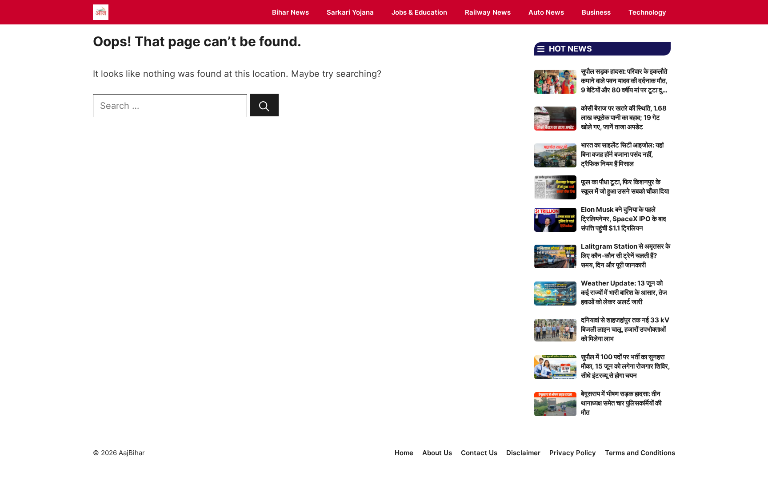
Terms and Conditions (640, 452)
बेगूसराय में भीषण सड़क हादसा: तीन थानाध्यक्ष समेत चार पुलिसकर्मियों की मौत (621, 403)
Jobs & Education (419, 12)
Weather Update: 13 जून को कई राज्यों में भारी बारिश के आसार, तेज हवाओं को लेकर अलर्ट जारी (624, 292)
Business (596, 12)
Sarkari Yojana (350, 12)
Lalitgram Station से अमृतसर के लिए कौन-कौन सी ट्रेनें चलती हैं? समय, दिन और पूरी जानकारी (625, 255)
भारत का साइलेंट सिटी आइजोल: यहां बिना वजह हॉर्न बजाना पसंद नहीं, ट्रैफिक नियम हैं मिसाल (622, 154)
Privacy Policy (572, 452)
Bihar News (290, 12)
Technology (647, 12)
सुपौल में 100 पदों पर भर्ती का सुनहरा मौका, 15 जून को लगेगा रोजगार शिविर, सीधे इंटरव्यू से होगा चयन (625, 366)
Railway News (488, 12)
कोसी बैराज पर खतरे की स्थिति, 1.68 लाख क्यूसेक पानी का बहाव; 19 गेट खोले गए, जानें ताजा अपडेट (624, 117)
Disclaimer (523, 452)
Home (404, 452)
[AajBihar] (100, 12)
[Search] (264, 105)
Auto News (546, 12)
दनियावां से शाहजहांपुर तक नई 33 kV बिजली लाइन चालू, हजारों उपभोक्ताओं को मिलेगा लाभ (625, 329)
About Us (437, 452)
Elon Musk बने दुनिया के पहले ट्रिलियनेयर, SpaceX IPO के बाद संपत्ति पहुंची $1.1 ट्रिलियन (623, 218)
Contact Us (479, 452)
